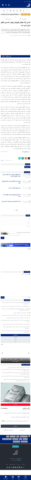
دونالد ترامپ (12, 436)
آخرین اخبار (6, 478)
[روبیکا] (27, 10)
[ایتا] (17, 10)
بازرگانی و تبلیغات (12, 464)
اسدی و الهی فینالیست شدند (14, 188)
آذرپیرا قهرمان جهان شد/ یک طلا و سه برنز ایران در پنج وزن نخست (11, 175)
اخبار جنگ (25, 478)
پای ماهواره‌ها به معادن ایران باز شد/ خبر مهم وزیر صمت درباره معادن (15, 306)
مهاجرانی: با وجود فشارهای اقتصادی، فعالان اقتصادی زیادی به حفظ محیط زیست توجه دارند (15, 309)
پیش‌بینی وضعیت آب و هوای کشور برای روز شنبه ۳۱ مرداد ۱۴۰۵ (15, 360)
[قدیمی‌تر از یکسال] (25, 176)
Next (2, 353)
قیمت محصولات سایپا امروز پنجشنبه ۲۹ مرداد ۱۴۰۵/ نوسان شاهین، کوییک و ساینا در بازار (15, 373)
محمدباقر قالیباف (16, 441)
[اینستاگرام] (7, 10)
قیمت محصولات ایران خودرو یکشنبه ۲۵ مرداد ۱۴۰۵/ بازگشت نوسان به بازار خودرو (15, 376)
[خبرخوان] (7, 467)
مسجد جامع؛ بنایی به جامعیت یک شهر (21, 313)
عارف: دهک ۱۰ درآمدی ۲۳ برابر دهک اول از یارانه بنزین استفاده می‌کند (15, 315)
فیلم (13, 478)
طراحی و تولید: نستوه (15, 460)
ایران (8, 436)
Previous (28, 353)
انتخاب (3, 297)
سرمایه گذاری (15, 404)
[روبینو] (24, 10)
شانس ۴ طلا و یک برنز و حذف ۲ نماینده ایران (11, 201)
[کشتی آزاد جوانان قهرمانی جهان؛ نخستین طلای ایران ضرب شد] (15, 44)
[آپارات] (4, 10)
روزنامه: (29, 297)
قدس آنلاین (27, 5)
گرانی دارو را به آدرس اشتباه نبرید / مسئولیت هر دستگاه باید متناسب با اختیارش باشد (15, 331)
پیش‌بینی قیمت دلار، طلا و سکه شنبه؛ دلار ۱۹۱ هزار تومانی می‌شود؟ (15, 324)
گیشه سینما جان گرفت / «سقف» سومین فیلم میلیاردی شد (17, 318)
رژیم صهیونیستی (24, 441)
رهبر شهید (25, 439)
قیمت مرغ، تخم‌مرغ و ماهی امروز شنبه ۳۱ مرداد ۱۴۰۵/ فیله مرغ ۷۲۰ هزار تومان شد (15, 303)
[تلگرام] (11, 10)
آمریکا (18, 436)
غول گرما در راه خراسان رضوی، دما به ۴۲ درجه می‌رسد (18, 367)
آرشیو (7, 464)
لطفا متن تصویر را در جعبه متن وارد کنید (23, 232)
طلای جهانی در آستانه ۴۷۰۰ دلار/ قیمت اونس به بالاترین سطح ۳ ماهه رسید (15, 321)
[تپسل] (1, 244)
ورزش (15, 17)
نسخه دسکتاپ (15, 446)
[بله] (20, 10)
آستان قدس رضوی (24, 436)
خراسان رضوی (15, 439)
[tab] (15, 335)
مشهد (21, 439)
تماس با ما (18, 464)
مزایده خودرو (22, 430)
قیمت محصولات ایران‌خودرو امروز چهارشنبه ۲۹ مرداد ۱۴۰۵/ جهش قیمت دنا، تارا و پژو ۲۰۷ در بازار (16, 380)
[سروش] (14, 10)
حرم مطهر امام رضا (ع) (7, 439)
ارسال (2, 237)
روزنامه (19, 478)
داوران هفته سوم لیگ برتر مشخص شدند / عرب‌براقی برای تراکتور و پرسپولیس (16, 327)
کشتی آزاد (26, 167)
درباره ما (23, 464)
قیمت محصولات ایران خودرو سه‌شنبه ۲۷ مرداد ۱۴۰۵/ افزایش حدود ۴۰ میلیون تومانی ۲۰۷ (15, 370)
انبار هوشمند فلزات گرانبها (8, 430)
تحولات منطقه (26, 14)
